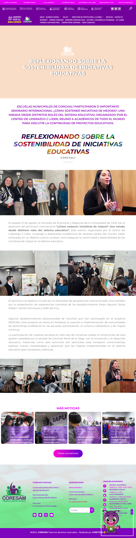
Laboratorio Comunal (71, 22)
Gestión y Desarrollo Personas (100, 20)
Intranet (44, 20)
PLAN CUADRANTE (48, 2)
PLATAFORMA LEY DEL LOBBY (87, 2)
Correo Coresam (56, 20)
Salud (65, 17)
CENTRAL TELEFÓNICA (117, 485)
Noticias (109, 17)
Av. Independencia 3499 (78, 502)
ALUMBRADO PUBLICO (68, 2)
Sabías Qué (24, 432)
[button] (130, 9)
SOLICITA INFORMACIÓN (126, 2)
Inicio (42, 17)
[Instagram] (119, 8)
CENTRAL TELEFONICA (10, 2)
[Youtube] (51, 515)
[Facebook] (112, 8)
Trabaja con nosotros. (50, 22)
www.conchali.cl (75, 487)
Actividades (14, 429)
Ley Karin (120, 20)
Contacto (119, 17)
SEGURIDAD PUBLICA (30, 2)
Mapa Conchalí (88, 22)
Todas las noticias (68, 453)
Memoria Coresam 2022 (75, 20)
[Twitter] (115, 8)
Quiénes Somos (52, 17)
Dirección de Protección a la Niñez (87, 17)
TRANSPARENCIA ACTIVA (106, 2)
